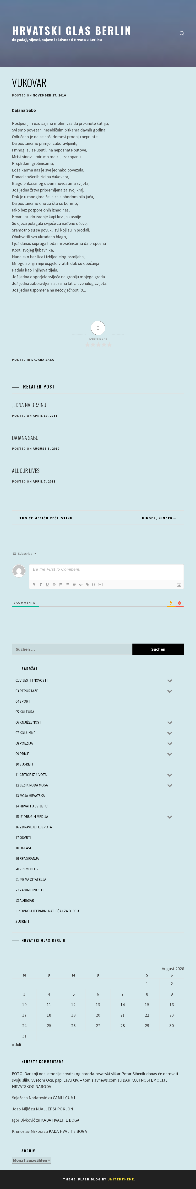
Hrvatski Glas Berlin (72, 30)
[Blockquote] (74, 585)
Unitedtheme (121, 1179)
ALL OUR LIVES (25, 470)
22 (147, 1015)
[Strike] (54, 585)
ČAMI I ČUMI (64, 1097)
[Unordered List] (67, 585)
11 (49, 1004)
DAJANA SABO (25, 437)
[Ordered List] (60, 585)
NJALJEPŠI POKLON (54, 1109)
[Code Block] (80, 585)
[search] (182, 33)
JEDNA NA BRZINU (29, 404)
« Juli (16, 1044)
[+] (100, 584)
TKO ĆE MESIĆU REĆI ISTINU (46, 518)
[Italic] (40, 585)
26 (73, 1025)
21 (122, 1015)
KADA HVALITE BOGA (60, 1120)
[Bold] (34, 585)
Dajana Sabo (24, 110)
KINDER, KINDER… (159, 518)
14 (122, 1004)
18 (49, 1015)
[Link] (87, 585)
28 (122, 1025)
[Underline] (47, 585)
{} (93, 584)
